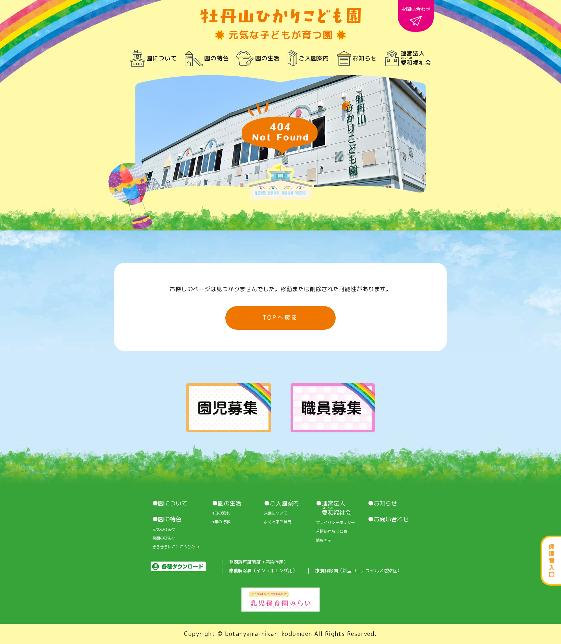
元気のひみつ (164, 529)
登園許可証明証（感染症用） (258, 562)
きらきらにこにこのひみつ (175, 547)
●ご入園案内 (281, 503)
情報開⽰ (323, 540)
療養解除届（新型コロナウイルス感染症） (358, 571)
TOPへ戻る (280, 318)
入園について (275, 513)
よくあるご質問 (277, 522)
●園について (169, 503)
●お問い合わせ (388, 519)
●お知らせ (382, 503)
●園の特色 (166, 519)
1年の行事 (221, 522)
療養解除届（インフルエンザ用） (263, 571)
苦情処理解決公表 (331, 531)
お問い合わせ (415, 9)
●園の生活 (226, 503)
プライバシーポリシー (335, 522)
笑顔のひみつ (164, 538)
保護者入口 (552, 560)
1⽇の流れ (221, 513)
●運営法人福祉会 (333, 508)
